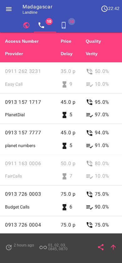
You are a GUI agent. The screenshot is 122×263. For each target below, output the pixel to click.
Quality (93, 41)
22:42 (110, 8)
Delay (67, 53)
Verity (92, 53)
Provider (14, 53)
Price (66, 41)
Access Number (21, 41)
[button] (8, 8)
